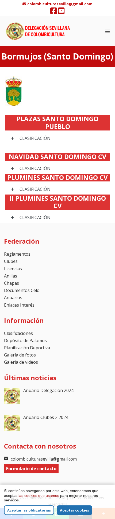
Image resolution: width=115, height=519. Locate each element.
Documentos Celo (22, 290)
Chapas (11, 283)
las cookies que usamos (38, 495)
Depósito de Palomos (25, 340)
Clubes (11, 261)
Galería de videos (21, 362)
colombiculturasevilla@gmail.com (44, 459)
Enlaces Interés (19, 305)
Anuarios (13, 297)
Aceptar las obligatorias (29, 510)
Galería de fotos (20, 355)
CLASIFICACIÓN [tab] (34, 138)
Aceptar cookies (74, 510)
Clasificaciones (18, 333)
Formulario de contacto (31, 469)
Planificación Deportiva (27, 348)
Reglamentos (17, 254)
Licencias (13, 269)
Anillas (10, 276)
